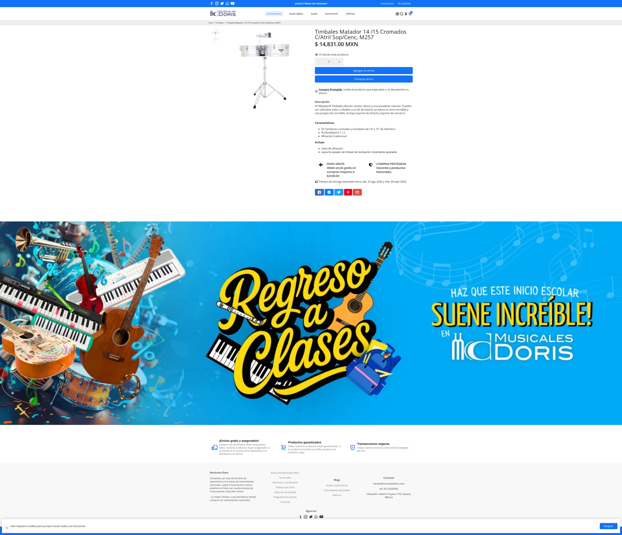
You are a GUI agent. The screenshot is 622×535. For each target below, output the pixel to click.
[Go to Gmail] (357, 192)
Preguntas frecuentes (285, 497)
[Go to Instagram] (217, 3)
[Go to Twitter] (222, 3)
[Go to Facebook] (211, 3)
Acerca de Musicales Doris (285, 472)
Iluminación (331, 13)
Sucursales (285, 477)
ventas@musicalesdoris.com (389, 483)
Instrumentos (274, 13)
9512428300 (404, 3)
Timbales (220, 22)
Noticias (337, 495)
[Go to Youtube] (232, 3)
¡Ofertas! (350, 13)
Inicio (211, 22)
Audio (314, 13)
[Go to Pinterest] (348, 192)
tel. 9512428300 (389, 488)
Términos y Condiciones (285, 482)
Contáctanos (387, 3)
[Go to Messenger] (329, 192)
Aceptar (608, 526)
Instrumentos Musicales (337, 490)
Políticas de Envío (285, 487)
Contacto (285, 502)
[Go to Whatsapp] (227, 3)
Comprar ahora (363, 79)
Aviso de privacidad (285, 492)
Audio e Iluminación (337, 485)
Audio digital (296, 13)
